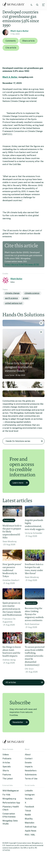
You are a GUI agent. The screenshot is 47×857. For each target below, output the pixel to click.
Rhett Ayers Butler (20, 31)
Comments (11, 41)
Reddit (28, 815)
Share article (28, 41)
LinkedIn (29, 790)
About (28, 754)
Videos (6, 754)
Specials (7, 766)
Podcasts (7, 758)
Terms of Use (31, 778)
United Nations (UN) (13, 303)
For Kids (6, 794)
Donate (28, 762)
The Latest (8, 778)
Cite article (11, 47)
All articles (11, 682)
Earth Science (11, 298)
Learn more (18, 483)
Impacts (29, 766)
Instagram (30, 794)
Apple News (30, 831)
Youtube (28, 798)
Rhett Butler (16, 279)
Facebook (29, 806)
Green (25, 298)
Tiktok (28, 811)
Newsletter (18, 722)
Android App (30, 827)
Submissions (31, 774)
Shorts (6, 770)
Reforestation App (11, 802)
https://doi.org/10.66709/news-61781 (22, 264)
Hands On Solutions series (18, 441)
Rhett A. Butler (10, 77)
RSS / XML (30, 835)
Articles (6, 762)
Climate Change (12, 293)
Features (7, 774)
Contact (28, 758)
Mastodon (29, 823)
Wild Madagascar (11, 790)
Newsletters (30, 770)
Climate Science (32, 293)
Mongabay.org (9, 798)
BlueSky (29, 819)
